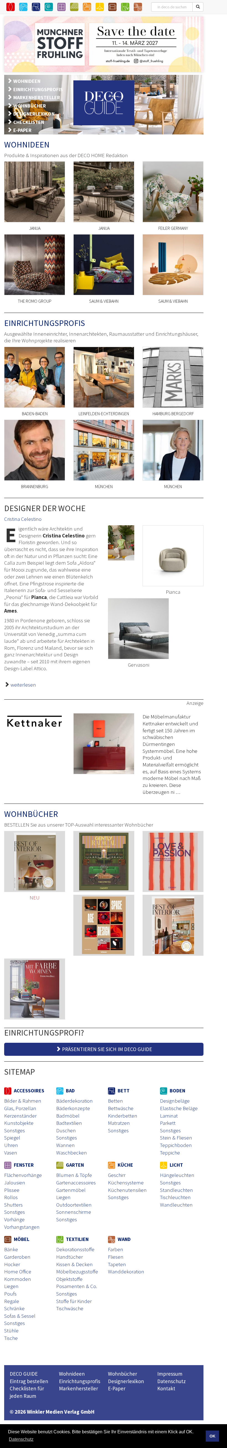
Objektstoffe (69, 1279)
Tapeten (117, 1264)
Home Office (17, 1271)
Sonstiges (14, 1130)
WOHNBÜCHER (29, 106)
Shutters (13, 1204)
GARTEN (74, 1165)
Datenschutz (171, 1381)
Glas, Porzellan (20, 1108)
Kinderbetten (122, 1115)
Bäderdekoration (74, 1100)
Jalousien (14, 1182)
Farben (115, 1249)
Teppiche (170, 1152)
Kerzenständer (20, 1115)
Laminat (169, 1115)
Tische (11, 1338)
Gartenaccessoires (76, 1182)
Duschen (66, 1130)
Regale (11, 1301)
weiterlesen (23, 684)
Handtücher (69, 1256)
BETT (123, 1090)
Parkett (168, 1123)
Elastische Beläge (179, 1108)
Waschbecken (71, 1152)
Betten (115, 1100)
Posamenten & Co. (76, 1286)
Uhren (11, 1145)
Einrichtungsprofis (79, 1381)
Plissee (11, 1190)
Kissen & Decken (74, 1264)
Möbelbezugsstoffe (77, 1271)
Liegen (63, 1197)
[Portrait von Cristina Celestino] (121, 542)
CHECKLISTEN (28, 122)
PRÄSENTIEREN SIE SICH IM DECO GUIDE (106, 1049)
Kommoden (17, 1279)
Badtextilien (69, 1123)
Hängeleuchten (177, 1175)
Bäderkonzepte (73, 1108)
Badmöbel (67, 1115)
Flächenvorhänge (23, 1175)
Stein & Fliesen (176, 1137)
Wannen (65, 1145)
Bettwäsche (120, 1108)
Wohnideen (72, 1373)
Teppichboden (176, 1145)
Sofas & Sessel (19, 1315)
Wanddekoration (126, 1271)
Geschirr (116, 1175)
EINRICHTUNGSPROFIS (38, 89)
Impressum (169, 1373)
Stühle (11, 1330)
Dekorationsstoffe (75, 1249)
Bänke (11, 1249)
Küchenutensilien (127, 1190)
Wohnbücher (122, 1373)
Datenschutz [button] (21, 1439)
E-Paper (116, 1388)
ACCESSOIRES (28, 1090)
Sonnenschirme (73, 1212)
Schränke (14, 1308)
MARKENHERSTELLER (36, 97)
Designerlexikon (126, 1381)
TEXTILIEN (77, 1239)
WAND (124, 1239)
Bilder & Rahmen (22, 1100)
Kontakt (166, 1388)
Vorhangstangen (22, 1226)
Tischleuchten (175, 1197)
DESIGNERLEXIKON (34, 114)
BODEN (177, 1090)
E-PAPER (22, 130)
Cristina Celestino (23, 519)
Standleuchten (176, 1190)
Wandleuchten (176, 1204)
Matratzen (119, 1123)
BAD (70, 1090)
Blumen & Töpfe (74, 1175)
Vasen (10, 1152)
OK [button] (212, 1436)
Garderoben (17, 1256)
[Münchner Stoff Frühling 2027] (103, 44)
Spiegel (12, 1137)
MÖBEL (21, 1239)
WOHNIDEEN (26, 81)
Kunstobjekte (18, 1123)
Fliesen (115, 1256)
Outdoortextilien (74, 1204)
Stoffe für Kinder (74, 1301)
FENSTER (23, 1165)
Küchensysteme (126, 1182)
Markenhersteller (78, 1388)
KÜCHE (125, 1165)
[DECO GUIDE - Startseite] (103, 102)
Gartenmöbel (71, 1190)
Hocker (12, 1264)
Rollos (11, 1197)
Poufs (10, 1293)
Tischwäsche (69, 1308)
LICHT (176, 1165)
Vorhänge (14, 1219)
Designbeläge (175, 1100)
